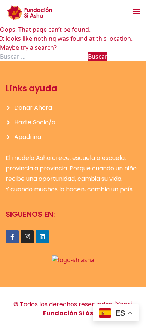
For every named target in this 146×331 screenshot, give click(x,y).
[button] (136, 11)
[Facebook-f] (12, 236)
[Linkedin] (42, 236)
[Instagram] (27, 236)
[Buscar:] (44, 56)
